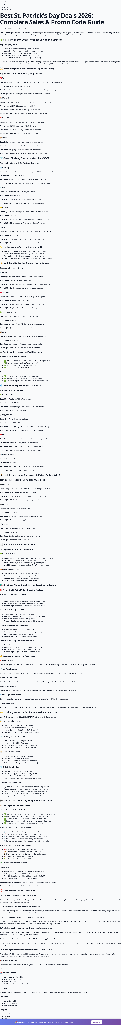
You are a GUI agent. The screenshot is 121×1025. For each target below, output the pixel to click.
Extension (7, 9)
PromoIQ (3, 1)
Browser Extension (10, 1005)
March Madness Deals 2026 (13, 977)
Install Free (4, 968)
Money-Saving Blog (10, 1001)
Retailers (7, 7)
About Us (7, 1014)
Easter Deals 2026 (10, 982)
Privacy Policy (8, 1016)
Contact (6, 1019)
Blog (5, 5)
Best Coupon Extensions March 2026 (17, 984)
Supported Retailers (11, 1003)
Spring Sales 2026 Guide (12, 979)
